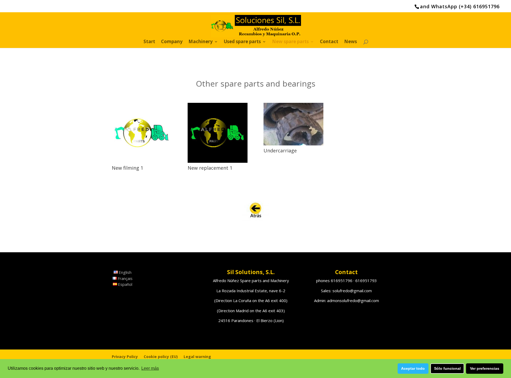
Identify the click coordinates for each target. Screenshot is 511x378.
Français (125, 278)
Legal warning (197, 356)
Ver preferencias (484, 368)
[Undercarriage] (293, 124)
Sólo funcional (447, 368)
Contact (329, 42)
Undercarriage (280, 150)
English (125, 272)
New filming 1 (127, 168)
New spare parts (290, 42)
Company (172, 42)
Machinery (200, 42)
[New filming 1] (142, 133)
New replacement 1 (210, 168)
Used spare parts (242, 42)
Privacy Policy (125, 356)
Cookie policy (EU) (161, 356)
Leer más (150, 368)
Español (125, 284)
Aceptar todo (413, 368)
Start (149, 42)
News (350, 42)
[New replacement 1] (218, 133)
